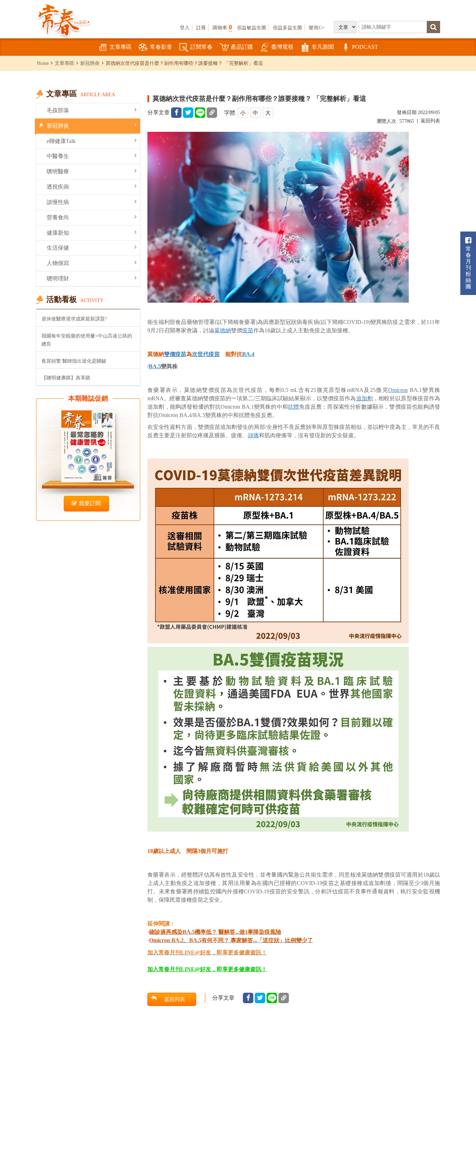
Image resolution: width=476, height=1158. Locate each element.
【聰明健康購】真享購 (65, 377)
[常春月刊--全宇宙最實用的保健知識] (64, 20)
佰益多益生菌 (287, 27)
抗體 (293, 407)
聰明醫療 (58, 171)
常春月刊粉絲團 (468, 267)
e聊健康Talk (61, 141)
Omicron (398, 390)
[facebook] (176, 112)
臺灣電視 (282, 47)
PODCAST (365, 47)
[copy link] (212, 112)
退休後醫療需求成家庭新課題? (74, 318)
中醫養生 (58, 156)
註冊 (201, 27)
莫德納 (222, 330)
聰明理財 (58, 278)
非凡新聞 (323, 47)
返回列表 (430, 120)
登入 (185, 27)
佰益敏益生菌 (251, 27)
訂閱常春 (201, 47)
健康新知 (58, 233)
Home (43, 63)
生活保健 (58, 248)
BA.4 (248, 354)
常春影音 (161, 47)
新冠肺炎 (90, 63)
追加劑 (364, 398)
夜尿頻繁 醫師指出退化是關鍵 (73, 361)
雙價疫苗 (175, 354)
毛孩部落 (58, 110)
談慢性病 (58, 202)
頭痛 (253, 435)
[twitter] (188, 112)
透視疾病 (58, 187)
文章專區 (120, 47)
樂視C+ (316, 27)
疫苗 (247, 330)
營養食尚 (58, 217)
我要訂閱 (90, 503)
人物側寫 (58, 263)
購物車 (222, 27)
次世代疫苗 (206, 354)
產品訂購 (242, 47)
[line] (200, 112)
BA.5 (155, 366)
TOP (462, 1115)
